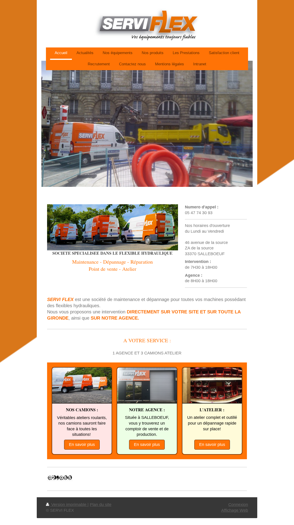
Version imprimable (69, 504)
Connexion (238, 504)
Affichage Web (234, 510)
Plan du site (100, 504)
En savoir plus (82, 444)
